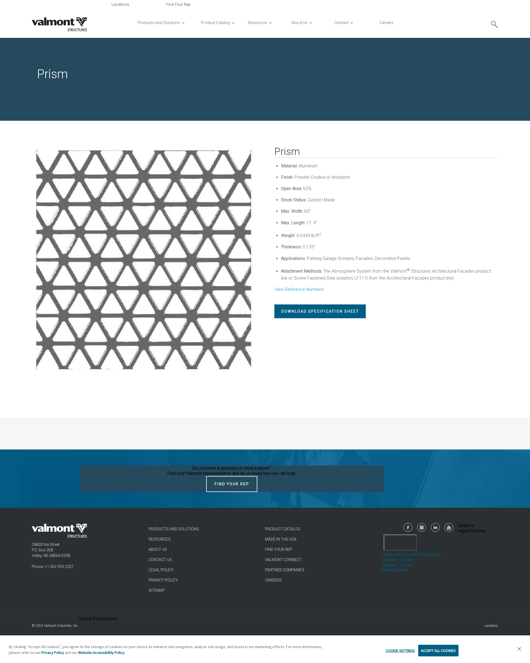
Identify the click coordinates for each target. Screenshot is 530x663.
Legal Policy (161, 570)
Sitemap (157, 590)
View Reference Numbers (299, 289)
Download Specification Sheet (320, 311)
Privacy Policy (163, 580)
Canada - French (396, 564)
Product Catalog (282, 529)
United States (394, 570)
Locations (120, 4)
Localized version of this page (410, 554)
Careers (273, 580)
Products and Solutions (174, 529)
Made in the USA (280, 539)
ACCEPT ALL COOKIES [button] (438, 650)
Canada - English (397, 559)
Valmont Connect (283, 559)
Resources (160, 539)
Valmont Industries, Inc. (61, 626)
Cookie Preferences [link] (97, 618)
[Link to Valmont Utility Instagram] (421, 527)
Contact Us (160, 559)
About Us (158, 549)
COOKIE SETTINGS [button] (400, 650)
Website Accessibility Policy (101, 652)
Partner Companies (284, 570)
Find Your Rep (178, 4)
